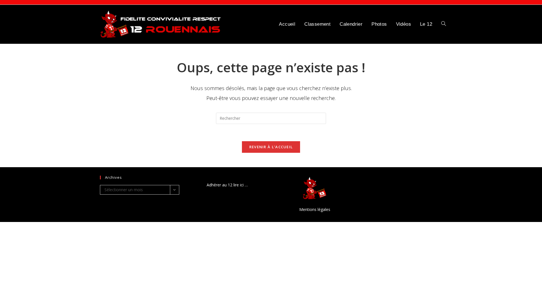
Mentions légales (314, 209)
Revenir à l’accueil (271, 146)
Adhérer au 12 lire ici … (227, 185)
